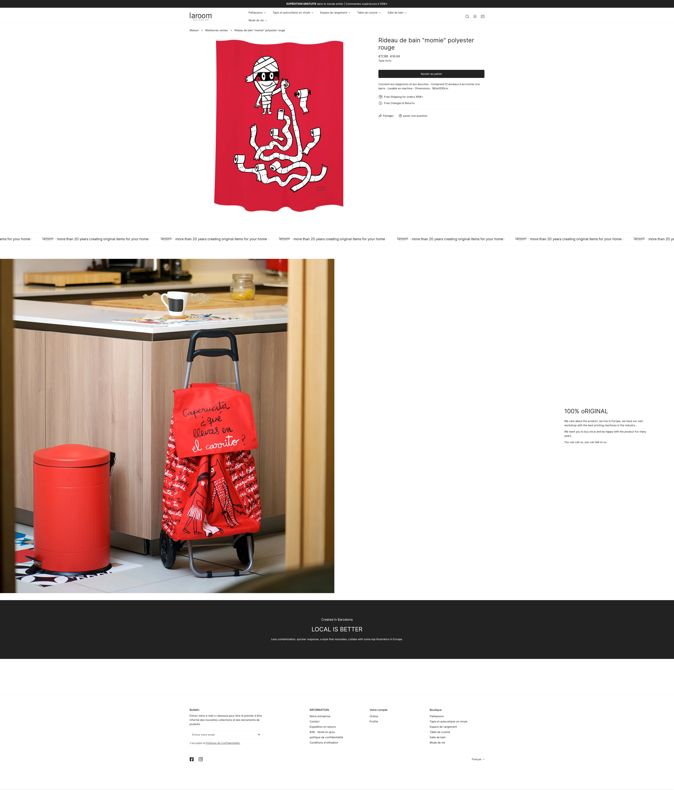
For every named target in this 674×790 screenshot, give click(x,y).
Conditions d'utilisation (324, 742)
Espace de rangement (443, 726)
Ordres (374, 716)
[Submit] (259, 735)
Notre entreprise (320, 716)
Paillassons (437, 716)
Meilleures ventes (216, 30)
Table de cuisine (440, 732)
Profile (374, 721)
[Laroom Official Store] (201, 16)
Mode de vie (437, 742)
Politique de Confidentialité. (223, 743)
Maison (194, 30)
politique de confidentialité (326, 737)
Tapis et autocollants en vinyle (448, 721)
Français (476, 759)
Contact (314, 721)
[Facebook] (191, 759)
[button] (257, 12)
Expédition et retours (323, 726)
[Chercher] (467, 16)
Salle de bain (438, 737)
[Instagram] (200, 759)
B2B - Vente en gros (322, 732)
